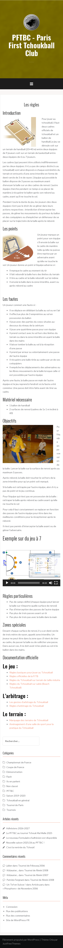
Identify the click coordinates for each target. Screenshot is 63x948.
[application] (31, 564)
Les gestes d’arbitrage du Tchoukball (28, 702)
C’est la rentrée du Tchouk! (20, 847)
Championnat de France (18, 762)
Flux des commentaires (18, 915)
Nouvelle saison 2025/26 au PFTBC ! (25, 842)
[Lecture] (7, 583)
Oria (51, 939)
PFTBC (10, 790)
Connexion (11, 906)
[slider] (29, 583)
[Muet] (50, 583)
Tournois (11, 809)
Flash (9, 776)
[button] (31, 564)
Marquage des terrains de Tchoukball (28, 720)
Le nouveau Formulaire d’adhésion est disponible (31, 837)
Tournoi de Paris (15, 805)
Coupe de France (15, 767)
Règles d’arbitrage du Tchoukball (26, 705)
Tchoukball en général (17, 800)
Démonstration (14, 771)
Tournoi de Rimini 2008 (36, 870)
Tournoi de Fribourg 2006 (31, 865)
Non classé (12, 786)
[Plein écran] (56, 583)
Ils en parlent (13, 781)
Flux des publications (17, 911)
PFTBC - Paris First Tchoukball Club (31, 45)
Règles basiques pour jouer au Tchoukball (31, 672)
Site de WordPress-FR (17, 920)
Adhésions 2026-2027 (18, 828)
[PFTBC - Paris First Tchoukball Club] (31, 22)
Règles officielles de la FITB (23, 676)
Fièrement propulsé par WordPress (21, 939)
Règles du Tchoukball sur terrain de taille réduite (34, 680)
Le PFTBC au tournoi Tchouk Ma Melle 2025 (29, 833)
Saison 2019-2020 (15, 795)
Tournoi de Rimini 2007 (36, 875)
